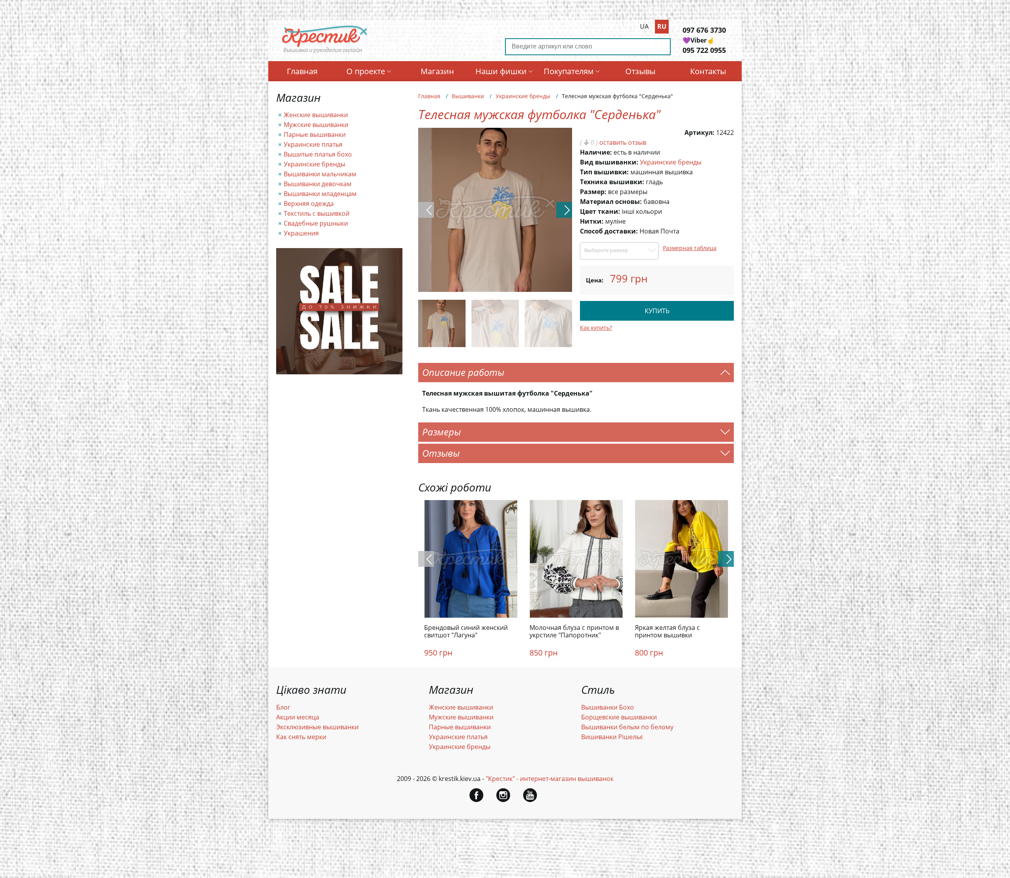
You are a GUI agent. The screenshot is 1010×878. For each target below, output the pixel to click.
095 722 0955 (704, 50)
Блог (283, 707)
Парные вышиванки (315, 134)
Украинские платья (313, 144)
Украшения (301, 233)
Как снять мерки (301, 736)
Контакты (708, 71)
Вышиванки (468, 96)
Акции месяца (297, 717)
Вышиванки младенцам (320, 193)
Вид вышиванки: (609, 162)
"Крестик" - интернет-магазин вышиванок (549, 778)
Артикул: (699, 132)
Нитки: (592, 221)
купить (657, 310)
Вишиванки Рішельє (612, 736)
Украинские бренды (314, 164)
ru (661, 26)
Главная (302, 71)
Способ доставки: (609, 231)
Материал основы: (611, 201)
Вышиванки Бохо (607, 707)
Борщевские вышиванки (619, 717)
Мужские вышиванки (316, 124)
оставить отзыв (622, 142)
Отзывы (640, 71)
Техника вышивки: (612, 181)
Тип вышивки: (604, 172)
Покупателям (569, 71)
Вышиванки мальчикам (320, 174)
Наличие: (596, 152)
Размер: (593, 191)
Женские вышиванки (316, 114)
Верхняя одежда (309, 203)
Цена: (594, 280)
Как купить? (596, 327)
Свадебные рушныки (316, 223)
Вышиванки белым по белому (627, 727)
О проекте (365, 71)
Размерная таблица (689, 248)
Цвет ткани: (600, 211)
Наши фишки (501, 71)
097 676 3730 (704, 30)
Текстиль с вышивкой (317, 213)
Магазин (437, 71)
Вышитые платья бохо (318, 154)
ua (644, 26)
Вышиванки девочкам (318, 183)
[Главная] (325, 52)
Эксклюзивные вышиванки (317, 727)
